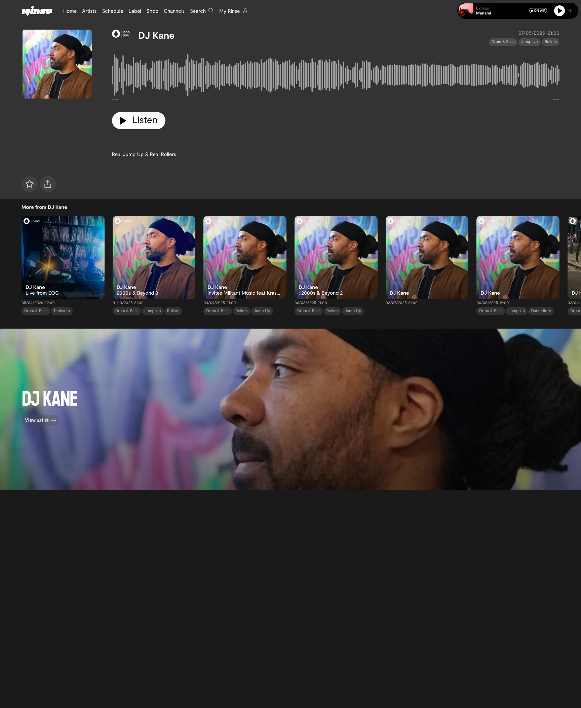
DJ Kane (156, 35)
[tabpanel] (335, 76)
